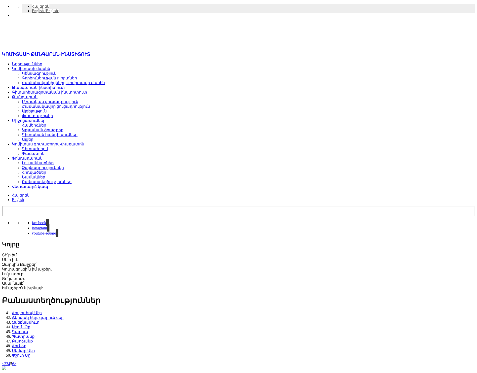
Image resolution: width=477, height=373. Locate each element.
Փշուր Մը (21, 355)
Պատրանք (23, 336)
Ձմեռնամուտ (26, 322)
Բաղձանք (22, 341)
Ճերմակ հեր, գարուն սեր (38, 317)
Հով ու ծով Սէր (27, 313)
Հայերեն (21, 195)
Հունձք (19, 346)
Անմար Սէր (23, 350)
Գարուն (20, 332)
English (18, 200)
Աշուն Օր (21, 327)
